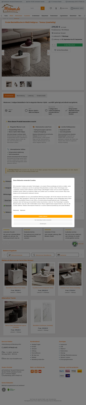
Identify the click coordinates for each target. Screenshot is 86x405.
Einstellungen (43, 223)
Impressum (22, 210)
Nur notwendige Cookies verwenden (43, 220)
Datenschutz (16, 210)
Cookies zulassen (43, 216)
